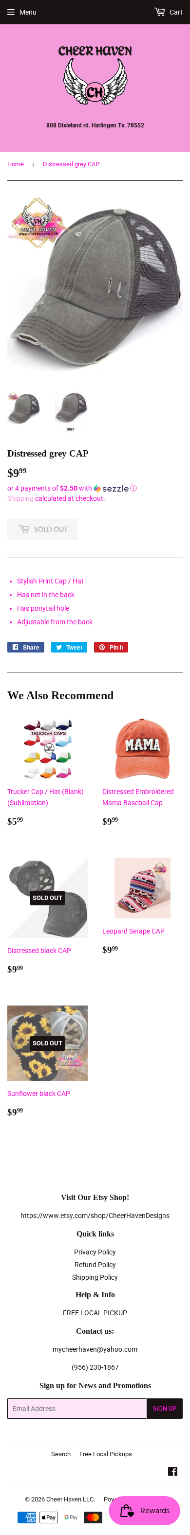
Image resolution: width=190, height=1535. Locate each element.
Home (15, 164)
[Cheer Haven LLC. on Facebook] (173, 1473)
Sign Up (164, 1408)
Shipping (20, 498)
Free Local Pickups (105, 1454)
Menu (28, 12)
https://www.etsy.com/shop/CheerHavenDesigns (95, 1215)
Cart (175, 12)
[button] (95, 488)
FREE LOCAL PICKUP (95, 1313)
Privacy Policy (95, 1252)
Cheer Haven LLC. (70, 1499)
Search (61, 1454)
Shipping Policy (95, 1277)
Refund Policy (95, 1265)
